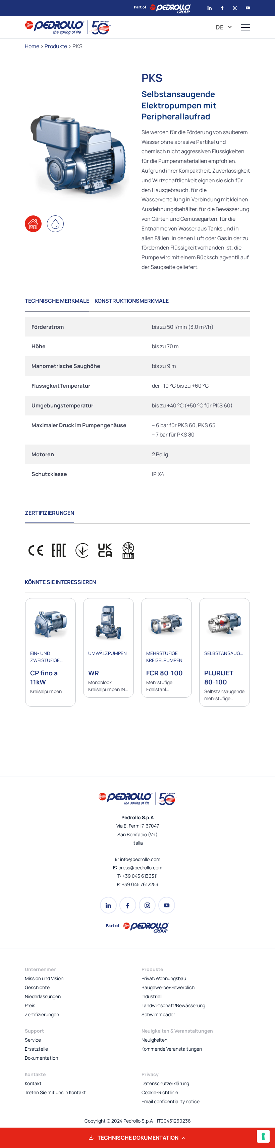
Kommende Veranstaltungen (172, 1049)
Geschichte (37, 987)
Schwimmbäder (158, 1014)
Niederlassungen (43, 996)
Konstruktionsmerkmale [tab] (132, 300)
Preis (30, 1005)
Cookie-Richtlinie (160, 1092)
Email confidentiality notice (171, 1101)
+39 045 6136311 (140, 876)
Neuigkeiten (154, 1040)
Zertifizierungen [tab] (49, 512)
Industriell (152, 996)
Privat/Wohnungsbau (164, 978)
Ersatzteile (36, 1049)
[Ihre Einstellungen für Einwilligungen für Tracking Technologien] (263, 1136)
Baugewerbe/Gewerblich (168, 987)
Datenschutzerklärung (165, 1083)
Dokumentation (41, 1058)
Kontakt (33, 1083)
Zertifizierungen (42, 1014)
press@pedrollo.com (140, 867)
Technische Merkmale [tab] (57, 300)
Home (32, 46)
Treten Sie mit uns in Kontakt (55, 1092)
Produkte (56, 46)
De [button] (220, 27)
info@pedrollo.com (140, 859)
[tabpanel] (137, 400)
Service (33, 1040)
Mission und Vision (44, 978)
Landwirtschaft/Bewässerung (173, 1005)
